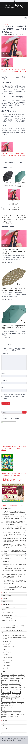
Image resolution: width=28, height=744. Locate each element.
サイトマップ (4, 623)
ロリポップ (16, 712)
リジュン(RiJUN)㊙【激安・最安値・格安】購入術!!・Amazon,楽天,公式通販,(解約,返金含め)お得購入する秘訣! (13, 551)
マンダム (13, 705)
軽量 (17, 209)
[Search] (25, 18)
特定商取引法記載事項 (6, 644)
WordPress (4, 742)
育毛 (4, 716)
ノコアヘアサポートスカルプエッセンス (12, 701)
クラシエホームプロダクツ (9, 687)
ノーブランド (6, 703)
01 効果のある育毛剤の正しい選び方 (10, 615)
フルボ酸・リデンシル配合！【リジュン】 (12, 505)
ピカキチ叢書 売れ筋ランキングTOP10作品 (11, 555)
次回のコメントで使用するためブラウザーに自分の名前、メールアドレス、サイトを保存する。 (15, 396)
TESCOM (5, 683)
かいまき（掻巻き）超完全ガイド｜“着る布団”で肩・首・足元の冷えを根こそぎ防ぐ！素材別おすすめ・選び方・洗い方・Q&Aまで (13, 523)
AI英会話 (14, 676)
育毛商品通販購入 (5, 662)
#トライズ (15, 674)
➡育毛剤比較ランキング (7, 610)
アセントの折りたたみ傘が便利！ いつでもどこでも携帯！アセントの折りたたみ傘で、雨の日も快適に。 (13, 251)
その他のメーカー (15, 683)
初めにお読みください (6, 641)
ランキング (5, 710)
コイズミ (21, 687)
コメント (4, 353)
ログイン (3, 725)
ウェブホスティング (15, 685)
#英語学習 (5, 676)
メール (4, 380)
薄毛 (16, 716)
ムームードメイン (7, 707)
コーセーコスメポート (8, 689)
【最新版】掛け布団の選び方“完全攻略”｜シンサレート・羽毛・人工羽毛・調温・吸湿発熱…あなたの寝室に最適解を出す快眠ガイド (13, 540)
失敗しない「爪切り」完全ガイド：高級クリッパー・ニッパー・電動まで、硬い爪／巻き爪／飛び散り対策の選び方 (13, 534)
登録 (2, 723)
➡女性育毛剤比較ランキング (8, 607)
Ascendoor (10, 740)
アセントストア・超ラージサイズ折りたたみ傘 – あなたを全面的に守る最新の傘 (13, 289)
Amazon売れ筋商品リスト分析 (8, 620)
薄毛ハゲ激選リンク (6, 558)
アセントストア (4, 24)
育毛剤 (10, 716)
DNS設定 (5, 678)
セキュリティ (16, 692)
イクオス (5, 685)
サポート (18, 689)
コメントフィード (5, 731)
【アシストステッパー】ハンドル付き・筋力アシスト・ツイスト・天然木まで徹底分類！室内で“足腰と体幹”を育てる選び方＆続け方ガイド (13, 512)
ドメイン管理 (6, 698)
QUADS (12, 678)
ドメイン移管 (15, 696)
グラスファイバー (15, 208)
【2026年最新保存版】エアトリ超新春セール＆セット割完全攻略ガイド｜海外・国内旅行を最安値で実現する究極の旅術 (13, 546)
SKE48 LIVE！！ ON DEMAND (10, 680)
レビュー (13, 710)
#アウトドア (6, 674)
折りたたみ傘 (6, 209)
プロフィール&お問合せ (7, 632)
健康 (11, 714)
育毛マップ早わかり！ (6, 652)
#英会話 (22, 674)
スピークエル (6, 692)
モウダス (17, 707)
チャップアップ (6, 694)
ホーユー (5, 705)
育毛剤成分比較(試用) (6, 657)
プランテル (20, 703)
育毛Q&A (3, 649)
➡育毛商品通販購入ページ (7, 612)
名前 (3, 373)
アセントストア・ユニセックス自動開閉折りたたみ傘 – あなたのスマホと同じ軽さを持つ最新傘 (13, 327)
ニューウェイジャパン (18, 698)
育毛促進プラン (5, 654)
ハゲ (13, 703)
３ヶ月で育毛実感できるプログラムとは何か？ (12, 618)
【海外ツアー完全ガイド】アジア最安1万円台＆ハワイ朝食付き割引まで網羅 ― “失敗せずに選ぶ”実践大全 (13, 528)
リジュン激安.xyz (14, 5)
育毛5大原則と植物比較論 (7, 646)
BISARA (21, 676)
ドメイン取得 (16, 694)
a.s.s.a (8, 208)
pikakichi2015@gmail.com (8, 34)
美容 (23, 714)
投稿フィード (4, 728)
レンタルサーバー (6, 712)
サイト (3, 387)
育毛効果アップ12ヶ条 (6, 660)
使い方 (4, 714)
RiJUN (19, 678)
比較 (17, 714)
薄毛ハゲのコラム (5, 665)
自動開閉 (13, 209)
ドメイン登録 (6, 696)
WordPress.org (5, 734)
